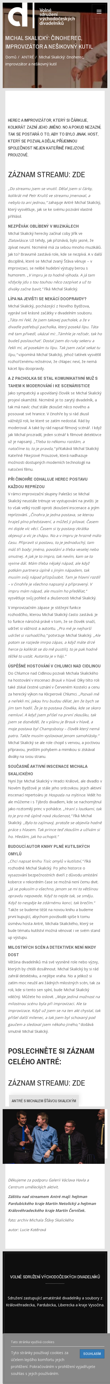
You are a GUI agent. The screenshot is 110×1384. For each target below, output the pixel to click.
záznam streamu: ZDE (46, 174)
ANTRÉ (28, 57)
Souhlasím (92, 1354)
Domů (11, 57)
